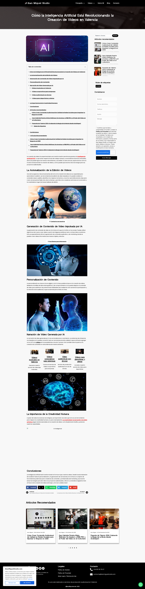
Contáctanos (34, 132)
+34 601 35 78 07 (98, 569)
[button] (85, 67)
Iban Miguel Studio (39, 3)
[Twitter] (37, 568)
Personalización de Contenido (40, 82)
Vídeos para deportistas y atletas (43, 98)
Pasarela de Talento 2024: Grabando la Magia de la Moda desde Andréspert (56, 123)
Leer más (30, 579)
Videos (90, 3)
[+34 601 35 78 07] (91, 569)
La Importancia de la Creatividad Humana (43, 103)
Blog (108, 3)
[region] (19, 576)
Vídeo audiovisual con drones (41, 95)
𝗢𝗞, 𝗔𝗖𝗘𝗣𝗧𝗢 (27, 582)
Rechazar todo (12, 582)
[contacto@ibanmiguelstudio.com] (91, 574)
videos (38, 342)
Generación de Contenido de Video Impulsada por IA (47, 79)
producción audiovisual (35, 525)
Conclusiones (34, 106)
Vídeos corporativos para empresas (43, 91)
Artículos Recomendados (38, 136)
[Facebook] (40, 568)
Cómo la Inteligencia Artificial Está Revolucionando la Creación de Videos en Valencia (57, 72)
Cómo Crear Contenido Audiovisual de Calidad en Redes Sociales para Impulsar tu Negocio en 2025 (58, 113)
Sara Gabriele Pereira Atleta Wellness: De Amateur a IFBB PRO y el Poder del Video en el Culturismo (59, 119)
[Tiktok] (43, 568)
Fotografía (79, 3)
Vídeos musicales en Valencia (41, 88)
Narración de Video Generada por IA (41, 85)
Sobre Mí (101, 3)
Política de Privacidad (102, 131)
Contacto (116, 3)
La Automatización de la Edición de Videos (43, 75)
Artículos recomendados (38, 110)
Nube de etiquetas (40, 126)
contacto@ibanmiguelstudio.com (104, 574)
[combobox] (102, 35)
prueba (98, 86)
